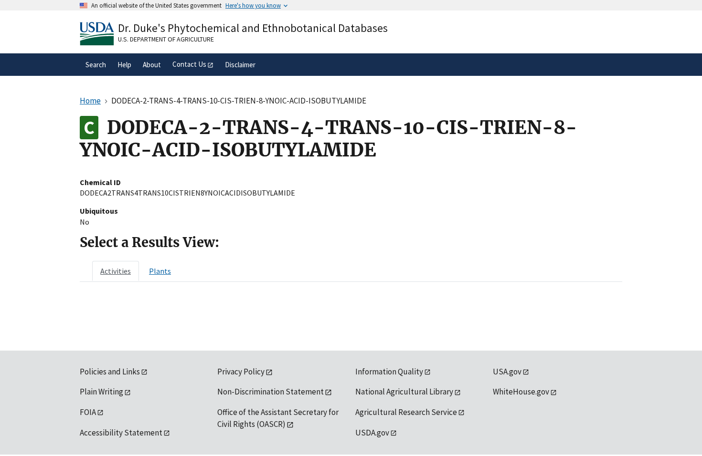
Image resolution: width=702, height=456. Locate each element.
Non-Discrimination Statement (270, 391)
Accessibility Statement (121, 432)
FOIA (88, 412)
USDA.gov (372, 432)
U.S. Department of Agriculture (166, 39)
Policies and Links (110, 371)
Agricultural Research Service (406, 412)
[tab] (115, 271)
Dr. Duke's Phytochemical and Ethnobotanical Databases (253, 28)
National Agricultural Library (404, 391)
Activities (115, 271)
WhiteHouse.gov (521, 391)
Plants (160, 271)
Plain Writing (101, 391)
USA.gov (507, 371)
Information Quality (389, 371)
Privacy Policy (241, 371)
